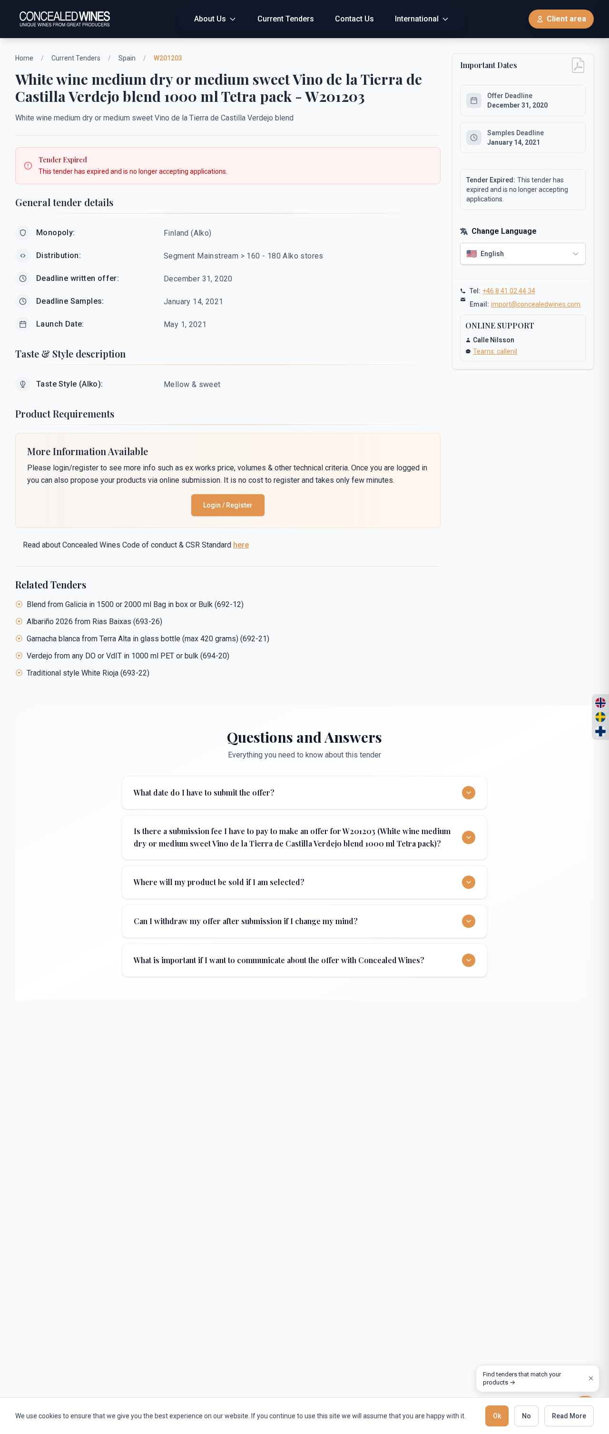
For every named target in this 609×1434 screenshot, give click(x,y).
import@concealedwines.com (535, 304)
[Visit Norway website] (600, 702)
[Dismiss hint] (591, 1378)
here (241, 544)
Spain (127, 58)
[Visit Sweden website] (600, 717)
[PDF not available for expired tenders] (578, 65)
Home (24, 58)
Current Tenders (75, 58)
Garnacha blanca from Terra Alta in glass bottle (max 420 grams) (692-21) (148, 638)
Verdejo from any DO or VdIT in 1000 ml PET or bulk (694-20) (128, 655)
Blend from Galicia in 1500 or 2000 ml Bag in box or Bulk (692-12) (135, 604)
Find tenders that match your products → (522, 1378)
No (526, 1416)
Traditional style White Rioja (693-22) (88, 672)
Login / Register (228, 505)
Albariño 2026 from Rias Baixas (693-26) (94, 621)
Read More (569, 1416)
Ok (497, 1416)
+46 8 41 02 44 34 (508, 291)
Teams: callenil (495, 351)
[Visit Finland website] (600, 731)
